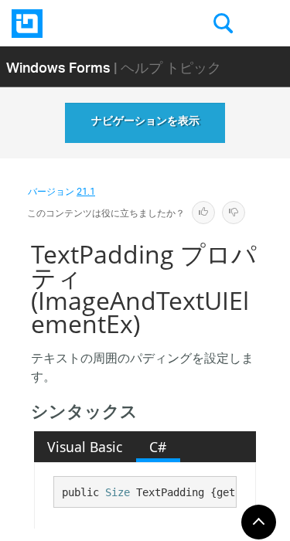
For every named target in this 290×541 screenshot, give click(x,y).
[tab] (85, 446)
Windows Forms (58, 66)
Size (117, 492)
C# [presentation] (157, 446)
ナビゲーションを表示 (145, 123)
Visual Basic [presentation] (84, 446)
